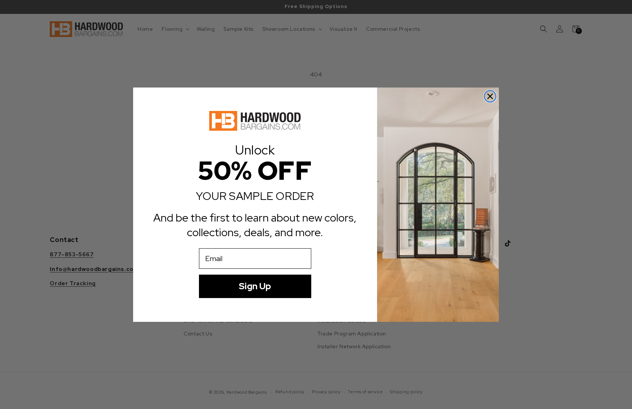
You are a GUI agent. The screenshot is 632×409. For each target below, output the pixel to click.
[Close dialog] (490, 96)
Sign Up (255, 286)
